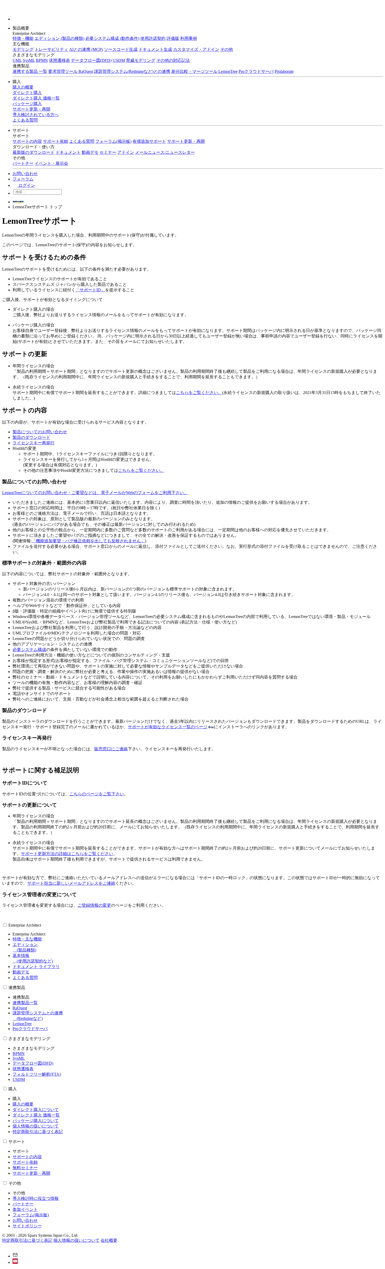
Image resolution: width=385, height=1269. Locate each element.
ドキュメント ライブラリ (36, 966)
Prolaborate (284, 71)
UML (17, 60)
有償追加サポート (149, 141)
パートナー (23, 163)
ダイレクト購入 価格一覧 (36, 1115)
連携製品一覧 (25, 1002)
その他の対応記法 (173, 60)
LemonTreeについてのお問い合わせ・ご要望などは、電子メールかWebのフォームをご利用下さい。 (95, 492)
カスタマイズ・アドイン (196, 49)
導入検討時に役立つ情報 (36, 1198)
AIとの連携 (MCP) (86, 49)
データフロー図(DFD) (91, 60)
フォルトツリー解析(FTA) (37, 1074)
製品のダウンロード (31, 437)
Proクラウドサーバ (256, 71)
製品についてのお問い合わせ (40, 432)
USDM (119, 60)
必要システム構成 (29, 649)
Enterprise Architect (24, 925)
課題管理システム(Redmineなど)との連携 (132, 71)
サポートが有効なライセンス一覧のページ (167, 727)
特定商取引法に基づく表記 (38, 1131)
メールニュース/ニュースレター (165, 152)
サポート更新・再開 (186, 141)
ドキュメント (68, 152)
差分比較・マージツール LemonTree (204, 71)
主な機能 (21, 44)
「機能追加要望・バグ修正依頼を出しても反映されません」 (88, 541)
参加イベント (25, 1209)
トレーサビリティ (51, 49)
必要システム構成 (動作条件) (112, 38)
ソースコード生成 (121, 49)
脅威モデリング (140, 60)
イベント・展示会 (51, 163)
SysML (29, 60)
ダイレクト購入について (36, 1109)
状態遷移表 (59, 60)
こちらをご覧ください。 (199, 392)
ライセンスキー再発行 (33, 443)
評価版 (173, 38)
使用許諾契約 (153, 38)
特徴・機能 (23, 38)
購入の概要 (23, 1104)
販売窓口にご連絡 (111, 749)
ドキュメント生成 (155, 49)
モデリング (23, 49)
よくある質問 (81, 141)
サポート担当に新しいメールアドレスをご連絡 (71, 883)
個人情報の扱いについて (36, 1126)
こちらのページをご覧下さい (96, 794)
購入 (17, 81)
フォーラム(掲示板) (113, 141)
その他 (226, 49)
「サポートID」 (90, 290)
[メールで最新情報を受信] (15, 1256)
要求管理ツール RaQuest (70, 71)
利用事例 (188, 38)
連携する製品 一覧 (30, 71)
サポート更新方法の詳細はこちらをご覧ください (67, 853)
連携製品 (16, 987)
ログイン (26, 185)
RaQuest (20, 1008)
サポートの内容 (27, 141)
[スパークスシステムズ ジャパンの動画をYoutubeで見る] (15, 1262)
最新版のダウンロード (33, 152)
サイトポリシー (27, 1226)
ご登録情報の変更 (94, 905)
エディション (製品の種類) (59, 38)
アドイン (125, 152)
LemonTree (22, 1023)
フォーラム (23, 179)
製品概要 (21, 28)
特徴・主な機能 (27, 939)
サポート (21, 130)
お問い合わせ (25, 173)
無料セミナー (25, 1168)
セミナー (108, 152)
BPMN (42, 60)
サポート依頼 (55, 141)
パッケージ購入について (36, 1120)
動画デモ (90, 152)
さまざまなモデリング (29, 1038)
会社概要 (109, 1240)
